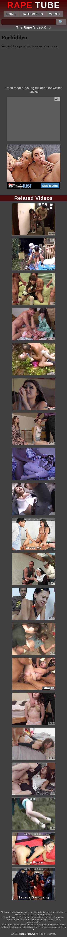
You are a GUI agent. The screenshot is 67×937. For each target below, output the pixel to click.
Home (11, 14)
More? (55, 14)
